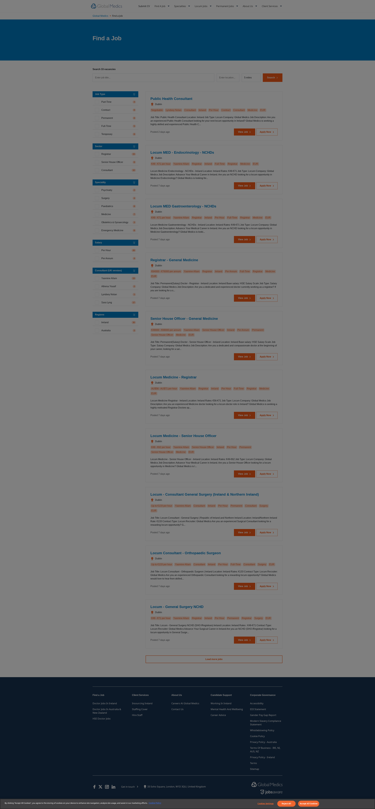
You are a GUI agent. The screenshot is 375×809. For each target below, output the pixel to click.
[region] (187, 804)
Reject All (286, 803)
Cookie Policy (155, 803)
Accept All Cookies (308, 803)
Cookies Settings (265, 803)
